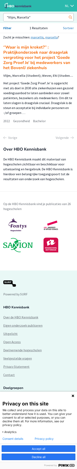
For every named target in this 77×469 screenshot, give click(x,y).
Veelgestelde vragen (17, 358)
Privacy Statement (16, 367)
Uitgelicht (10, 334)
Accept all (38, 448)
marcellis (37, 37)
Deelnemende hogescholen (22, 350)
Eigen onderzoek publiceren (23, 325)
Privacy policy (44, 438)
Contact (9, 375)
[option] (38, 235)
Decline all (38, 457)
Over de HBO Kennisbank (20, 317)
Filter (7, 28)
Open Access (12, 342)
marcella (51, 37)
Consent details (12, 438)
